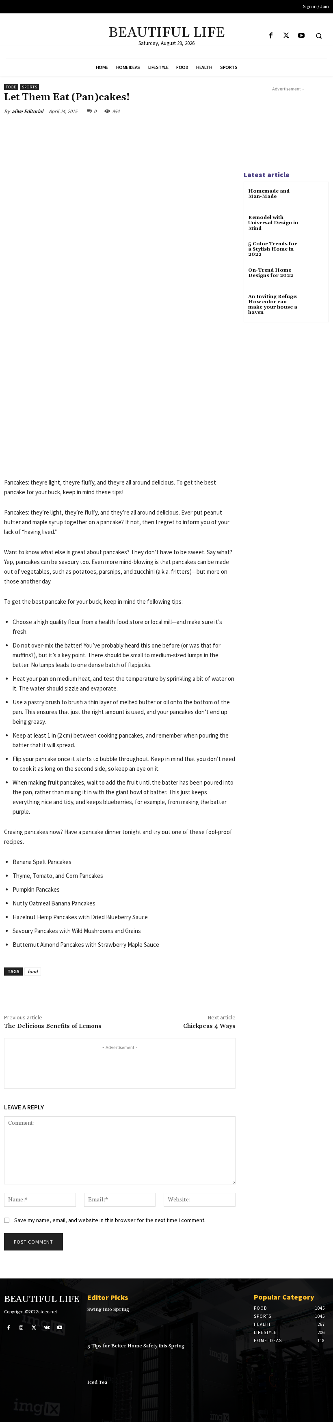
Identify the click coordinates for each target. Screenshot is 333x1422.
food (33, 971)
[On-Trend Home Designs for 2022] (314, 277)
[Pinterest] (100, 130)
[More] (137, 130)
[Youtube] (301, 35)
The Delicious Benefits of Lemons (53, 1026)
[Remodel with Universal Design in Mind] (314, 225)
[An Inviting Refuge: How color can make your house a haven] (314, 304)
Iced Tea (97, 1382)
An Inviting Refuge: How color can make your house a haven (273, 305)
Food (11, 87)
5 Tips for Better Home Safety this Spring (135, 1346)
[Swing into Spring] (230, 1321)
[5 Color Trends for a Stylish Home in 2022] (314, 251)
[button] (319, 36)
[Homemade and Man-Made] (314, 198)
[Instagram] (21, 1327)
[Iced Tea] (230, 1394)
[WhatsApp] (118, 130)
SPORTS (29, 87)
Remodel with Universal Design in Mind (273, 222)
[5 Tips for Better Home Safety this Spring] (230, 1357)
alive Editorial (27, 111)
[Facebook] (271, 35)
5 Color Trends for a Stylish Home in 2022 (272, 249)
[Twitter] (286, 35)
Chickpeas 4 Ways (209, 1026)
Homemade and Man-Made (269, 193)
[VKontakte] (47, 1327)
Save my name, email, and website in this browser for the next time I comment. (109, 1220)
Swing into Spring (108, 1309)
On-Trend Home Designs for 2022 (270, 273)
